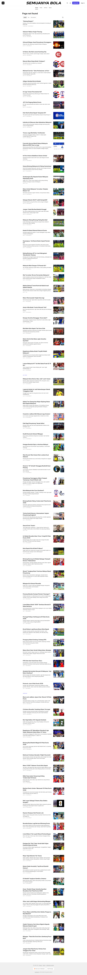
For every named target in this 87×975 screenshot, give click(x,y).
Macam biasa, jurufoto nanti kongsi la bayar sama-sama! (36, 53)
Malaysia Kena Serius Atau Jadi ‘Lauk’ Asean (36, 379)
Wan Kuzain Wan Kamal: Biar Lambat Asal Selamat (36, 456)
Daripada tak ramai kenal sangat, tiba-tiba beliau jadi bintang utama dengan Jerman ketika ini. (37, 792)
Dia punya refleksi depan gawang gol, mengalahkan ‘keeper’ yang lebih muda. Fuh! (37, 847)
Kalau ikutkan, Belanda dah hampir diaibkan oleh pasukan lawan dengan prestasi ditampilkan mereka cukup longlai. (36, 858)
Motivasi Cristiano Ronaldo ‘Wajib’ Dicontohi (37, 755)
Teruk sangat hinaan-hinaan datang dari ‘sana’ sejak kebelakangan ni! (35, 368)
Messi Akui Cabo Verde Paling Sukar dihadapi (37, 650)
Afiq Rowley (30, 26)
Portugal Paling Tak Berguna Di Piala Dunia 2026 (36, 617)
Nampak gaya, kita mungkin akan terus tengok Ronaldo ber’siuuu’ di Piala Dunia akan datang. (36, 540)
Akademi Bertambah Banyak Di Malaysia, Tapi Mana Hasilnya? (37, 672)
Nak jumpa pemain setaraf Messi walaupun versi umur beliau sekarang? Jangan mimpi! (37, 609)
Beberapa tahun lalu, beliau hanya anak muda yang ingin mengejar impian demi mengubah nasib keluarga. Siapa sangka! (36, 928)
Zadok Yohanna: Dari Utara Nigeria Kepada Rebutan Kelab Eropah (36, 925)
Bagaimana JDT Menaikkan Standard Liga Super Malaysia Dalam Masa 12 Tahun (36, 731)
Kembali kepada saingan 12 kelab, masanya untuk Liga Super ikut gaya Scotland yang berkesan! (37, 493)
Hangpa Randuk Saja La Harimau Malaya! (35, 444)
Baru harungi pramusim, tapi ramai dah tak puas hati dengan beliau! (37, 310)
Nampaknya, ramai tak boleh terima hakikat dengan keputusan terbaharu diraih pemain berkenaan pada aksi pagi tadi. (37, 663)
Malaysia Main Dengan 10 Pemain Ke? (34, 265)
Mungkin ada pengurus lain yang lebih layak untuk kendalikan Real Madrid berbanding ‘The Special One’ (35, 916)
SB (26, 183)
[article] (43, 24)
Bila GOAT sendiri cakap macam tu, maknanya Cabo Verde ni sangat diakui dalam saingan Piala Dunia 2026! (37, 652)
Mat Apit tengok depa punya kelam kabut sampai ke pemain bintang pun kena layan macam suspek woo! (37, 805)
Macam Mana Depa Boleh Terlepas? (34, 61)
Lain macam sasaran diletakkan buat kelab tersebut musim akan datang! (36, 470)
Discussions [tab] (33, 17)
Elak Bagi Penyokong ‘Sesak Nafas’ (34, 423)
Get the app (50, 968)
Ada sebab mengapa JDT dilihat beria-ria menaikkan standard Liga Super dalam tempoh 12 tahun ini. (37, 734)
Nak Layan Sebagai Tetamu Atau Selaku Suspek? (35, 801)
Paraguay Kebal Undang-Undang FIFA (34, 639)
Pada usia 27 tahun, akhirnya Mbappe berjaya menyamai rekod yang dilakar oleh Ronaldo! (36, 586)
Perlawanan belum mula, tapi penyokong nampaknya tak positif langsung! (36, 34)
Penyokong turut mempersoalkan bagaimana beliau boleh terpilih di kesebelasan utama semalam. (36, 355)
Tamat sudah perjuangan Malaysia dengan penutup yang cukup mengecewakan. (36, 125)
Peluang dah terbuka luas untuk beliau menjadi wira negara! (37, 458)
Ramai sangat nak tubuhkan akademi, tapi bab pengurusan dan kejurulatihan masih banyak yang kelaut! (36, 675)
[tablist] (30, 17)
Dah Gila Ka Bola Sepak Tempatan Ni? (34, 113)
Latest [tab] (25, 17)
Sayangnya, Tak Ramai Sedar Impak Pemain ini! (36, 242)
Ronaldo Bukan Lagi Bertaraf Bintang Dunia (36, 823)
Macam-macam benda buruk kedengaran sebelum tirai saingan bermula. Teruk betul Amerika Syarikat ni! (36, 893)
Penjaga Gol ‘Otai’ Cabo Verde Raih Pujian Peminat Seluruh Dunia (35, 844)
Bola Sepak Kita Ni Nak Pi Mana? (33, 548)
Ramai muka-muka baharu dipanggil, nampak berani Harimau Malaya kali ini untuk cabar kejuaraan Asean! (35, 575)
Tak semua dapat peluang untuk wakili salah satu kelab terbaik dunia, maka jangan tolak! (36, 212)
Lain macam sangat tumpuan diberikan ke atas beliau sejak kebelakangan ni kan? (37, 320)
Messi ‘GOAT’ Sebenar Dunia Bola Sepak (35, 765)
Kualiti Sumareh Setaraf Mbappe (33, 434)
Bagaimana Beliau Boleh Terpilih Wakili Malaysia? (35, 352)
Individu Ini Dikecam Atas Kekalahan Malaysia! (37, 122)
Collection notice (50, 965)
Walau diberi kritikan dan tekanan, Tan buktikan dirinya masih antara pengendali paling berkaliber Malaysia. (36, 406)
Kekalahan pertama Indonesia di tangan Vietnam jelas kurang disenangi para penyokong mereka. (37, 331)
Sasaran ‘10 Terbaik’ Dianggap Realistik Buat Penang (36, 466)
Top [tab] (28, 17)
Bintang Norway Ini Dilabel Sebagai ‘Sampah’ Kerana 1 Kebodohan (37, 559)
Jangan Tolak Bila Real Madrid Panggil (34, 209)
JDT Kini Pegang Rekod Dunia (32, 102)
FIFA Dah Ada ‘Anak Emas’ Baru (32, 661)
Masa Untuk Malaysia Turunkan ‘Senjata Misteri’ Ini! (35, 190)
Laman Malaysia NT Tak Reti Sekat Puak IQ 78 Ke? (37, 364)
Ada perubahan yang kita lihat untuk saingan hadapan (35, 202)
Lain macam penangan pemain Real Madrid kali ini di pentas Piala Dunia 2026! (37, 747)
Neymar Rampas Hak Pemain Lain (33, 813)
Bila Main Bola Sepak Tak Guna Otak (34, 328)
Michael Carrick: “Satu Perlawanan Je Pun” (36, 71)
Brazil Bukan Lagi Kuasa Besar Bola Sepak (36, 629)
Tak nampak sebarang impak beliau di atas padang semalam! (37, 267)
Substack (37, 972)
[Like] (24, 28)
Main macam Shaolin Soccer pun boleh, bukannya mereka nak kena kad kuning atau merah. (36, 642)
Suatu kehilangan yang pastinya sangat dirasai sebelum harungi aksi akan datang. (36, 222)
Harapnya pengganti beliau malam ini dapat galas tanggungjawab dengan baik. (34, 135)
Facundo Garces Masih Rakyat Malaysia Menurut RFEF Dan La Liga (35, 144)
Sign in (83, 3)
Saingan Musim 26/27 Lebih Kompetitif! (35, 200)
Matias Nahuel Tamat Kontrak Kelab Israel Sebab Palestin (36, 286)
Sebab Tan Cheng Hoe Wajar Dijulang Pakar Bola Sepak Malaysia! (36, 402)
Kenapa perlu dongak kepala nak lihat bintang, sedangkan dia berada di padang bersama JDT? (37, 257)
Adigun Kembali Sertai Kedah (32, 81)
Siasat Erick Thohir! (29, 525)
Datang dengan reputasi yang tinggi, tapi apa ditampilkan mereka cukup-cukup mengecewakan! (36, 621)
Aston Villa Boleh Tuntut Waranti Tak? (35, 307)
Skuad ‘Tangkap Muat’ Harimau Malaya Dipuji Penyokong (37, 572)
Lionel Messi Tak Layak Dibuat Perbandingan (37, 834)
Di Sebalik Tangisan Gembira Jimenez (34, 878)
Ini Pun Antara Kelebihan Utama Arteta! (35, 155)
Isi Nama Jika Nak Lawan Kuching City (34, 52)
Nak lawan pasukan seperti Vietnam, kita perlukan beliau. (36, 192)
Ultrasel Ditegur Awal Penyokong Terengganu (37, 42)
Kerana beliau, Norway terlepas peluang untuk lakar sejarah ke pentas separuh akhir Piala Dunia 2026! (37, 563)
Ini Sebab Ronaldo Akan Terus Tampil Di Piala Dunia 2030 (37, 537)
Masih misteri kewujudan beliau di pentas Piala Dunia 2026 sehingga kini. (37, 815)
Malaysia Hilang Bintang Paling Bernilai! (35, 220)
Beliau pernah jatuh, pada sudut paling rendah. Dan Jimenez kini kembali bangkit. (37, 881)
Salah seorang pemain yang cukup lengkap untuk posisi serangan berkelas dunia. (36, 722)
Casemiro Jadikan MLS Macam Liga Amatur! (36, 414)
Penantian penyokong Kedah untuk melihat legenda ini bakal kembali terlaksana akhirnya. (37, 83)
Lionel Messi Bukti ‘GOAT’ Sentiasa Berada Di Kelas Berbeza (37, 605)
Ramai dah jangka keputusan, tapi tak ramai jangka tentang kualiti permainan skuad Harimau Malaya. (37, 168)
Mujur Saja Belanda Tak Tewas (32, 856)
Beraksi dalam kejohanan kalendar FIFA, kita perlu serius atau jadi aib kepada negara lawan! (36, 381)
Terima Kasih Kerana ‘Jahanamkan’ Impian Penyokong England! (36, 514)
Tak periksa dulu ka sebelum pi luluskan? (32, 63)
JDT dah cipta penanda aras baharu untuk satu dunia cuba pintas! (36, 104)
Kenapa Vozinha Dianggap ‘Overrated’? (35, 318)
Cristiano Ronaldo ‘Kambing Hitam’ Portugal (36, 709)
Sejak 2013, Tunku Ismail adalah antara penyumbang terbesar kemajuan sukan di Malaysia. (35, 181)
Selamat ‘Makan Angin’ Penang (32, 32)
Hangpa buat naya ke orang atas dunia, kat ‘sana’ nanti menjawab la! (35, 393)
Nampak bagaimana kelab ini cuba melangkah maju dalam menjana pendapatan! (36, 233)
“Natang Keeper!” (28, 21)
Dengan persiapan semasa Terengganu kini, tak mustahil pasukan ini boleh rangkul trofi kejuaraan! (36, 482)
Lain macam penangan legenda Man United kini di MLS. (36, 415)
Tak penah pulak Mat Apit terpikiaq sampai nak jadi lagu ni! (37, 114)
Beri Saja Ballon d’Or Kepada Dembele (34, 720)
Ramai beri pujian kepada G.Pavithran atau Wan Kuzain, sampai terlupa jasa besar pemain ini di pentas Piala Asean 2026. (36, 245)
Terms (44, 965)
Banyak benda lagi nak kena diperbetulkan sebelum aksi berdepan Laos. (36, 426)
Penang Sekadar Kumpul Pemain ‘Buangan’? (36, 594)
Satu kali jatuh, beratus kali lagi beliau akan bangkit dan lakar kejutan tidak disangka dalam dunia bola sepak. (37, 757)
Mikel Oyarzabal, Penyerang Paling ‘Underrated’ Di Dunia (33, 777)
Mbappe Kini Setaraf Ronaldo (32, 583)
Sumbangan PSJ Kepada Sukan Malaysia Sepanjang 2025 (35, 177)
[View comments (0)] (33, 28)
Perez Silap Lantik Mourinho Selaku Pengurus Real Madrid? (37, 912)
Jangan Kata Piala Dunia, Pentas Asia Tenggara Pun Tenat (34, 949)
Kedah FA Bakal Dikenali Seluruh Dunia (35, 230)
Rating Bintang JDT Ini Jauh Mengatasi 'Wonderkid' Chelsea (35, 254)
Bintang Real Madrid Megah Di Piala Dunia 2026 (36, 743)
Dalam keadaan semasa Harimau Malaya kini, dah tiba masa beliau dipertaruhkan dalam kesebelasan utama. (37, 277)
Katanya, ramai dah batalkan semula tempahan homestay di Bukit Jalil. (37, 23)
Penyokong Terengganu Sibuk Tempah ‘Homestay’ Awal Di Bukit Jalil (35, 479)
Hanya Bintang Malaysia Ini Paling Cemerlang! (37, 166)
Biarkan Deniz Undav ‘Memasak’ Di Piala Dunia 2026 (37, 789)
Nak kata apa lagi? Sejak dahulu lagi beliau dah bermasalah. (37, 299)
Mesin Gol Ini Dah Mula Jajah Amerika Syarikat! (34, 340)
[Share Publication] (70, 3)
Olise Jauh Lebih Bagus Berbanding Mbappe (36, 901)
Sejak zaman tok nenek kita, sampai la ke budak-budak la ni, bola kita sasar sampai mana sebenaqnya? (37, 551)
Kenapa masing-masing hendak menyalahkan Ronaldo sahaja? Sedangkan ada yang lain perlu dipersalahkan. (35, 712)
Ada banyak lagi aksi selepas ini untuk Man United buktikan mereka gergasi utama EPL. (37, 73)
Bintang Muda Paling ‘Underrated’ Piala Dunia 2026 (37, 502)
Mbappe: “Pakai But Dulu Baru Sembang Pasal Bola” (37, 937)
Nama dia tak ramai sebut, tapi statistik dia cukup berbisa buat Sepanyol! (36, 780)
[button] (36, 7)
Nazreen (28, 460)
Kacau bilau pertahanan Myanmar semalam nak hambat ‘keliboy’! (36, 436)
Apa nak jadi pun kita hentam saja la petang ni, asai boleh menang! (36, 447)
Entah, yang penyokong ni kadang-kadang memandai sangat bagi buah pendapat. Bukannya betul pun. (37, 940)
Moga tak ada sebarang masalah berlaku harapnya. (35, 44)
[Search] (67, 3)
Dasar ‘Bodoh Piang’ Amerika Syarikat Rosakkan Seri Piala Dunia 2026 (34, 890)
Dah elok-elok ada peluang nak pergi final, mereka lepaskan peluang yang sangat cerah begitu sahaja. (37, 517)
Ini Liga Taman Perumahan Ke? (32, 92)
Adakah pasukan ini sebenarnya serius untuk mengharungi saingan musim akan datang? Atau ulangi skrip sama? (36, 596)
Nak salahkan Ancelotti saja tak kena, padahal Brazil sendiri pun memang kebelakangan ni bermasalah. (37, 870)
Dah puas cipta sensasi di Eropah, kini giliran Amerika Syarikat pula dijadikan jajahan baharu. (35, 343)
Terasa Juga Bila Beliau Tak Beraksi (34, 133)
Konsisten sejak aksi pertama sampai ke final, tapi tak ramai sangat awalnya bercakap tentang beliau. (37, 505)
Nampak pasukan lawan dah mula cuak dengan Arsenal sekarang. (36, 158)
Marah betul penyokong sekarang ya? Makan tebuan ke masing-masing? (36, 94)
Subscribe (75, 3)
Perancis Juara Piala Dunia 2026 (33, 683)
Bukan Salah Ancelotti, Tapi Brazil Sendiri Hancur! (35, 867)
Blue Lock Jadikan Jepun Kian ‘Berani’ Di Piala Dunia (37, 698)
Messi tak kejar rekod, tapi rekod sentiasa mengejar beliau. (36, 836)
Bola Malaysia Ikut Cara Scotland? (33, 490)
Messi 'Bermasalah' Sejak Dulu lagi (33, 298)
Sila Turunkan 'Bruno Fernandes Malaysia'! (36, 275)
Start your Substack (40, 968)
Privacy (40, 965)
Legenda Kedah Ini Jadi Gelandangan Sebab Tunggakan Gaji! (36, 390)
